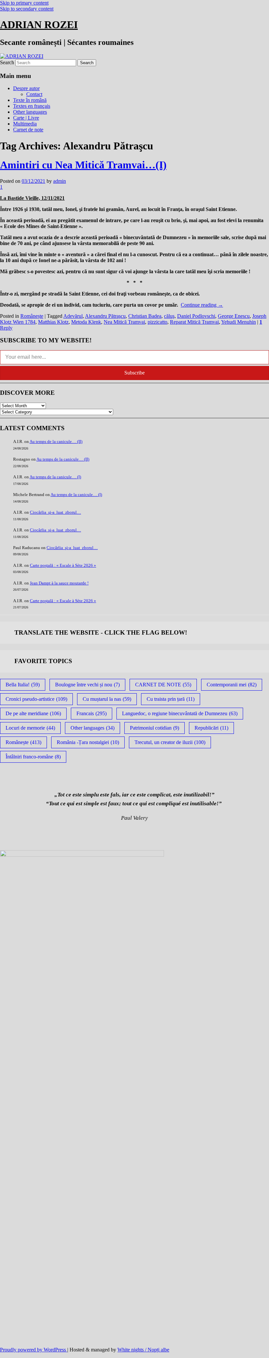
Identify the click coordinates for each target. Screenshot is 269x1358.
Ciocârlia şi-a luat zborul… (55, 512)
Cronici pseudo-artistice (36, 699)
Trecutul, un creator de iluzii (169, 742)
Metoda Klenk (86, 322)
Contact (34, 94)
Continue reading (202, 305)
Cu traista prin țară (171, 699)
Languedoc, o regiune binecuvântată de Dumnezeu (180, 713)
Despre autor (26, 88)
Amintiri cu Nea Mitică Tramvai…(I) (83, 165)
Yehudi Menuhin (238, 322)
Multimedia (25, 123)
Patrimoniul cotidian (154, 728)
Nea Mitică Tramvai (124, 322)
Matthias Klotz (53, 322)
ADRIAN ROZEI (39, 24)
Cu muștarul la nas (107, 699)
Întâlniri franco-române (33, 756)
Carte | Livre (26, 118)
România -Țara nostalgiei (88, 742)
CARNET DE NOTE (163, 684)
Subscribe (134, 372)
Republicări (211, 728)
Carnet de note (28, 129)
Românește (31, 316)
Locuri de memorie (30, 728)
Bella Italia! (23, 684)
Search (7, 62)
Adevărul (73, 316)
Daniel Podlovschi (196, 316)
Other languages (30, 112)
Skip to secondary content (26, 8)
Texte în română (30, 100)
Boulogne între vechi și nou (87, 684)
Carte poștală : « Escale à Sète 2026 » (63, 565)
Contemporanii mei (232, 684)
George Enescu (234, 316)
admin (59, 181)
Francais (91, 713)
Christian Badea (144, 316)
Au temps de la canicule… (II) (56, 441)
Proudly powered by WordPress (33, 1349)
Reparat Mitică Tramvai (194, 322)
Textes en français (31, 106)
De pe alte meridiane (33, 713)
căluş (169, 316)
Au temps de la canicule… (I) (55, 476)
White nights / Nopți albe (143, 1349)
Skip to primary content (24, 3)
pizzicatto (157, 322)
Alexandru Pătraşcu (105, 316)
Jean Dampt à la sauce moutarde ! (59, 583)
